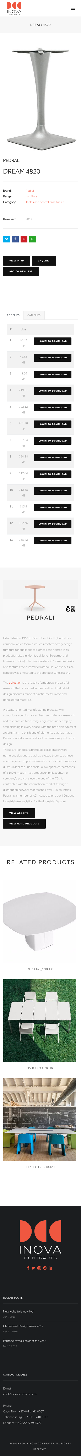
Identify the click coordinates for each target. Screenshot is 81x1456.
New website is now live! (18, 1311)
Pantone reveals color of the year (24, 1340)
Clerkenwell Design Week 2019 (23, 1326)
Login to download (53, 341)
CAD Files (34, 315)
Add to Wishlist (21, 271)
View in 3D (16, 261)
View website (19, 813)
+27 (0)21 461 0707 (31, 1411)
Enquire (44, 261)
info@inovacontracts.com (20, 1394)
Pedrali (30, 190)
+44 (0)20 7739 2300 (27, 1422)
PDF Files (13, 315)
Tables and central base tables (45, 202)
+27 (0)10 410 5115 (35, 1417)
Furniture (31, 196)
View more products (24, 824)
